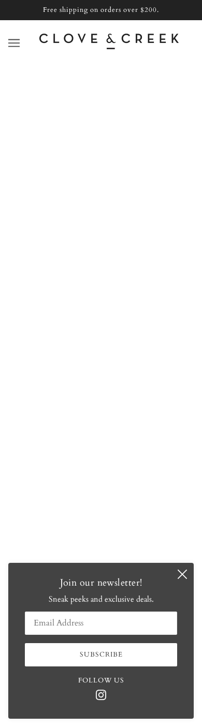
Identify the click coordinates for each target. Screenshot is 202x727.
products (114, 202)
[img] (101, 694)
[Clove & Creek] (109, 46)
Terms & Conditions (101, 399)
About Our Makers (101, 319)
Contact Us (101, 304)
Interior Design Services (101, 335)
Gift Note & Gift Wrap (101, 367)
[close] (182, 574)
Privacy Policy (101, 414)
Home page (107, 190)
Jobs (101, 382)
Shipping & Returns (101, 351)
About (101, 288)
